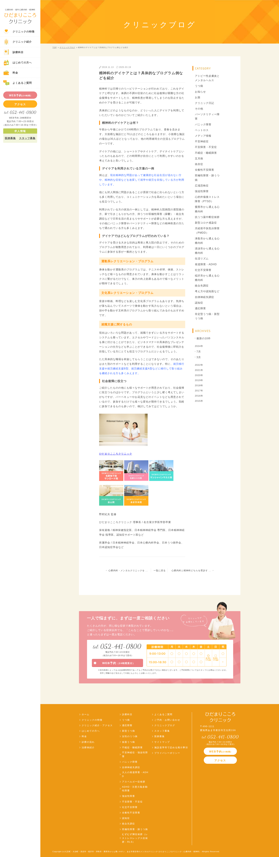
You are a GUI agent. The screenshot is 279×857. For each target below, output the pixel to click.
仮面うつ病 (128, 742)
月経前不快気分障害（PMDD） (207, 230)
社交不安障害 (203, 270)
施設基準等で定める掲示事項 (171, 747)
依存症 (199, 164)
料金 (84, 736)
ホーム (85, 714)
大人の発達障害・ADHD (135, 774)
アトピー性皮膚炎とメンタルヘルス (207, 78)
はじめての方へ (91, 731)
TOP (54, 47)
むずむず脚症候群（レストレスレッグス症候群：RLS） (135, 838)
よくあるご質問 (163, 714)
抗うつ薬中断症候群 (207, 217)
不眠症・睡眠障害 (206, 152)
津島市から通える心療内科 (207, 240)
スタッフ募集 (27, 138)
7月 (198, 351)
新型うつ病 (128, 731)
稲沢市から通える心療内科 (207, 277)
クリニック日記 (204, 103)
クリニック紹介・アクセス (97, 725)
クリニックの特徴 (92, 720)
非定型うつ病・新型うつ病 (207, 316)
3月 (198, 357)
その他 (199, 108)
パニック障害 (203, 124)
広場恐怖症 (202, 185)
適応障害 (200, 308)
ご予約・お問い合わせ (167, 720)
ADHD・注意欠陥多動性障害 (135, 789)
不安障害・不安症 (206, 147)
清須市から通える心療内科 (207, 250)
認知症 (199, 302)
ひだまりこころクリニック (115, 453)
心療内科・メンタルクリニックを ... (128, 570)
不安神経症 (202, 141)
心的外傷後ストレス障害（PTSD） (207, 199)
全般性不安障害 (204, 169)
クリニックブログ (67, 47)
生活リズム (202, 258)
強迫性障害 (202, 191)
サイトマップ (162, 742)
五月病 (199, 158)
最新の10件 (203, 338)
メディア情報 (203, 135)
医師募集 (10, 138)
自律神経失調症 (204, 297)
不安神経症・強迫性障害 (135, 754)
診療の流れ (88, 742)
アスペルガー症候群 (133, 781)
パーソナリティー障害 (207, 116)
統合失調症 (202, 285)
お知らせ (200, 91)
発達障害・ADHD (206, 264)
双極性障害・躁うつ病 (207, 177)
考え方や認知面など (207, 291)
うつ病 (199, 86)
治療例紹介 (88, 747)
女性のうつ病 (130, 736)
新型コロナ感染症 (206, 222)
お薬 (197, 97)
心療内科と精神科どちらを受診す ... (191, 570)
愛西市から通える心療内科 (207, 209)
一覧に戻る (160, 570)
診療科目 (127, 714)
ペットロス (202, 130)
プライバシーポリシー (167, 753)
